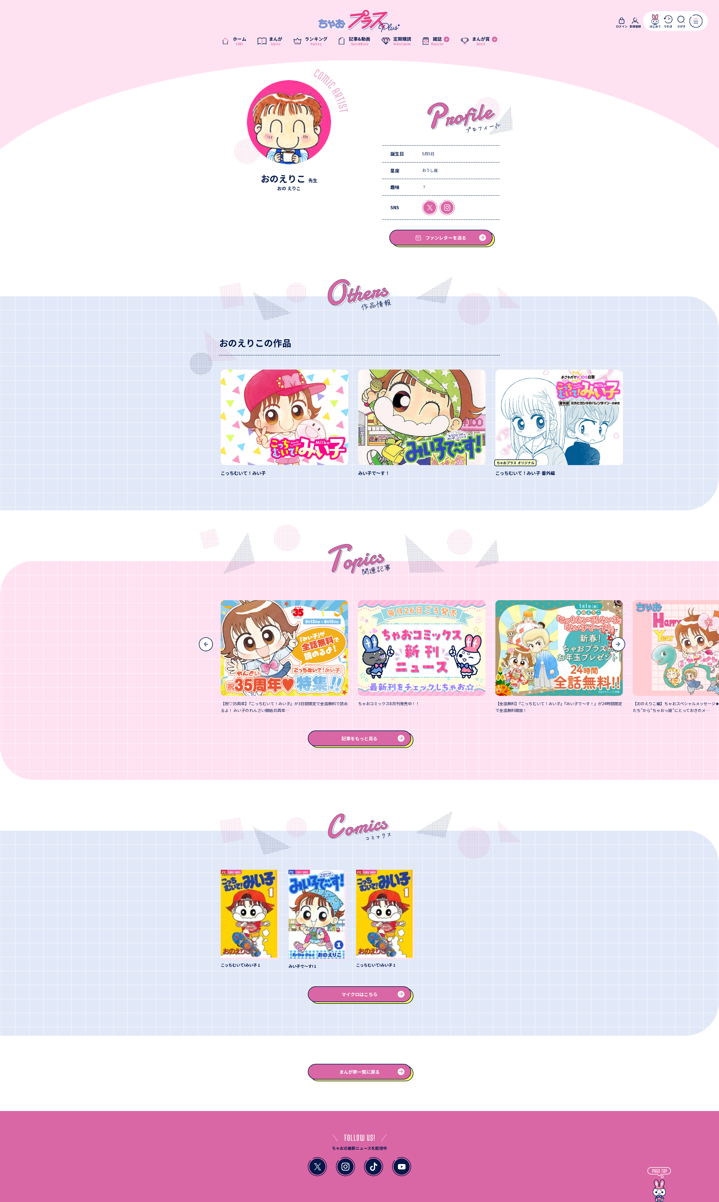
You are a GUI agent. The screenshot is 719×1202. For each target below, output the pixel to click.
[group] (284, 423)
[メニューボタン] (695, 21)
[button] (206, 644)
